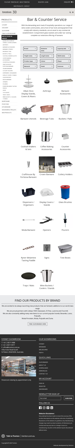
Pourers (5, 84)
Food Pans (5, 104)
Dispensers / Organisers (10, 73)
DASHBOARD (43, 389)
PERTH (41, 353)
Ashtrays (5, 45)
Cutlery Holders (8, 70)
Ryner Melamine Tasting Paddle (10, 87)
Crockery (5, 28)
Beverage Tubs (7, 51)
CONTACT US (43, 374)
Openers (5, 82)
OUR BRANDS (43, 362)
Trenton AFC (15, 2)
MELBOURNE (43, 350)
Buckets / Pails (7, 53)
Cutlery (4, 25)
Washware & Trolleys (9, 110)
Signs (4, 90)
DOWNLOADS (43, 368)
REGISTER (42, 386)
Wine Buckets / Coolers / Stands (9, 97)
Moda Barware (7, 79)
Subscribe (68, 398)
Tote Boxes (6, 92)
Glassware (5, 30)
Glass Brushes (7, 77)
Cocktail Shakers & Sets (10, 56)
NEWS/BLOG (43, 371)
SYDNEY (41, 344)
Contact (26, 6)
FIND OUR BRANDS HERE (37, 324)
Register (41, 2)
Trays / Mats (6, 94)
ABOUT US (42, 365)
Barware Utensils (8, 49)
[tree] (47, 58)
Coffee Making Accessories (7, 59)
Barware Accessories (9, 47)
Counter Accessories (9, 62)
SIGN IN (41, 383)
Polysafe (7, 2)
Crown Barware (7, 68)
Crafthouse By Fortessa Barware (8, 65)
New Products (18, 6)
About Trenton (24, 2)
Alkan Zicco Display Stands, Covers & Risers (9, 41)
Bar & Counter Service (7, 37)
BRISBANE (42, 347)
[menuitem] (7, 2)
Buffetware (6, 101)
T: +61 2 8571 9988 (8, 343)
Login (46, 2)
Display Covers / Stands (10, 75)
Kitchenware (6, 107)
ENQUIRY (69, 2)
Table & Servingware (9, 33)
